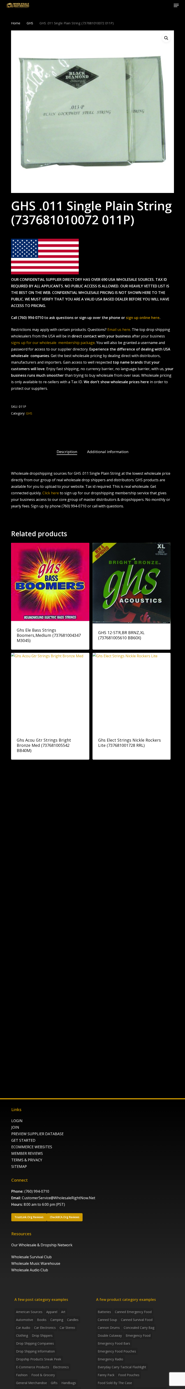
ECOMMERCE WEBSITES (31, 1146)
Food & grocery (43, 1375)
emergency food (138, 1335)
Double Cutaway (110, 1335)
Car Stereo (67, 1327)
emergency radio (110, 1359)
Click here (50, 493)
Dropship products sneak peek (38, 1359)
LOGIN (17, 1120)
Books (41, 1320)
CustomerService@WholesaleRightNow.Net (58, 1197)
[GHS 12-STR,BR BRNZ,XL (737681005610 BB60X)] (131, 583)
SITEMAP (19, 1166)
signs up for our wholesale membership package (53, 342)
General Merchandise (31, 1383)
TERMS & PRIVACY (26, 1160)
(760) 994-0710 (36, 1191)
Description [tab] (67, 451)
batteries (104, 1312)
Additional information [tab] (107, 451)
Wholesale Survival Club (31, 1256)
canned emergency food (133, 1312)
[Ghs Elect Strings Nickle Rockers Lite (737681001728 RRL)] (131, 692)
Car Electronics (45, 1327)
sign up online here (143, 317)
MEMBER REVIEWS (27, 1153)
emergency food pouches (117, 1351)
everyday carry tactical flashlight (122, 1367)
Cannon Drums (109, 1327)
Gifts (54, 1383)
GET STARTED (23, 1140)
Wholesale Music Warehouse (35, 1263)
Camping (56, 1320)
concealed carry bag (139, 1327)
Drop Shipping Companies (35, 1343)
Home (15, 23)
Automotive (24, 1320)
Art (63, 1312)
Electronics (61, 1367)
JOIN (15, 1127)
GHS (30, 23)
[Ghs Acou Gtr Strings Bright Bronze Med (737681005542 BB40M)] (50, 692)
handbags (68, 1383)
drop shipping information (35, 1351)
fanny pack (106, 1375)
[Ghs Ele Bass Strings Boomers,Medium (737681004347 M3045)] (50, 582)
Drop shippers (42, 1335)
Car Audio (23, 1327)
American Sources (29, 1312)
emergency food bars (114, 1343)
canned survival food (137, 1320)
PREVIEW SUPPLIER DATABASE (37, 1133)
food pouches (128, 1375)
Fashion (22, 1375)
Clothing (22, 1335)
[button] (176, 5)
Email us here (118, 329)
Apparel (51, 1312)
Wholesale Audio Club (29, 1270)
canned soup (107, 1320)
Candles (73, 1320)
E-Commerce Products (32, 1367)
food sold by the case (115, 1383)
